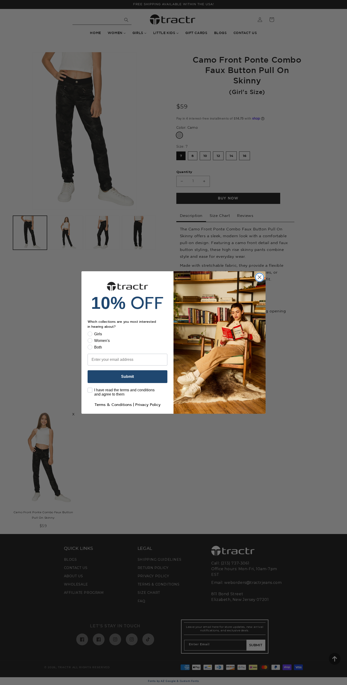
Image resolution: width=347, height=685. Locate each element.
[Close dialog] (259, 277)
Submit (127, 377)
